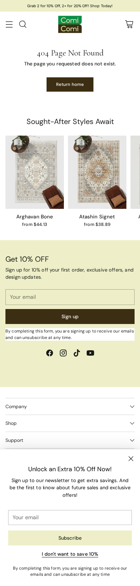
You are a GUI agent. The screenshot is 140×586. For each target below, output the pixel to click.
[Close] (130, 458)
